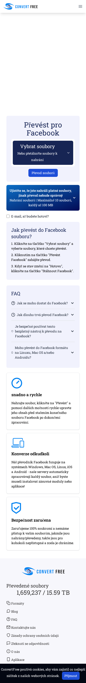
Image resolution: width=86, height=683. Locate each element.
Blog (14, 611)
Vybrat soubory (37, 152)
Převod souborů (43, 173)
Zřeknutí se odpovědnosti (30, 643)
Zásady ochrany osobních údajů (35, 635)
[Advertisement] (43, 58)
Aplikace (17, 659)
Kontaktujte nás (23, 627)
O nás (15, 651)
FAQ (14, 619)
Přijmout (70, 676)
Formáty (17, 603)
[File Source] (67, 153)
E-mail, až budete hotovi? (30, 216)
